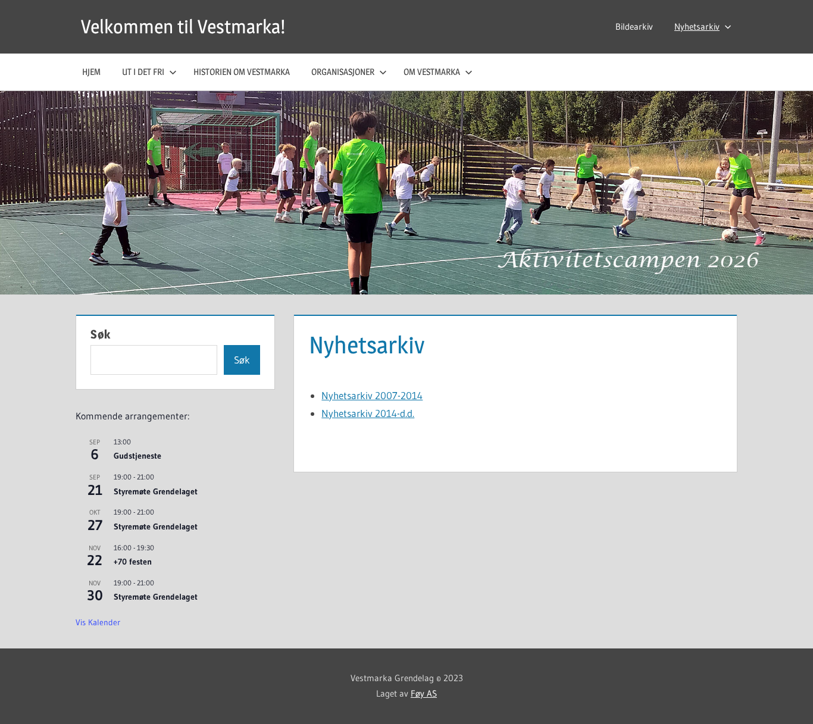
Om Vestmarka (432, 71)
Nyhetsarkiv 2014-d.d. (367, 413)
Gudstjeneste (137, 455)
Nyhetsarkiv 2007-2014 (372, 395)
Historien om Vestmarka (241, 71)
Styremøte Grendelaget (156, 491)
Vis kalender (98, 622)
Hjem (91, 71)
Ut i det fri (143, 71)
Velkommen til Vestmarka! (183, 26)
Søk (100, 334)
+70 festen (133, 561)
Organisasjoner (342, 71)
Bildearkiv (634, 26)
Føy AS (424, 693)
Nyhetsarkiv (697, 26)
